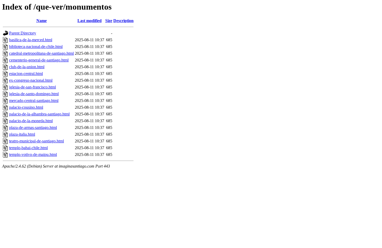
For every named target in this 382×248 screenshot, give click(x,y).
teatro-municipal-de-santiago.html (36, 141)
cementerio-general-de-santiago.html (39, 60)
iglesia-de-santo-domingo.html (34, 94)
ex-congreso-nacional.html (30, 80)
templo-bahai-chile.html (28, 148)
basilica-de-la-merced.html (30, 40)
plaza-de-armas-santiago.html (33, 127)
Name (41, 20)
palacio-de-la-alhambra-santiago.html (39, 114)
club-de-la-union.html (26, 67)
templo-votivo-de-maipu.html (33, 154)
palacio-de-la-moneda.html (31, 121)
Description (123, 20)
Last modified (89, 20)
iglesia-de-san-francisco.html (32, 87)
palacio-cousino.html (26, 107)
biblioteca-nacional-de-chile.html (36, 46)
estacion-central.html (26, 73)
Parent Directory (22, 33)
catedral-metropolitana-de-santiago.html (41, 53)
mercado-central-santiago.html (33, 100)
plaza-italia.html (22, 134)
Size (108, 20)
